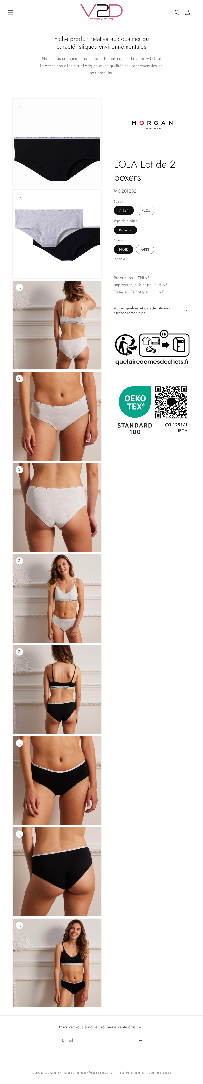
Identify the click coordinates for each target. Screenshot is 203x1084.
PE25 (146, 210)
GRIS (145, 249)
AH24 (124, 210)
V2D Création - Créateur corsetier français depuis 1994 (80, 1073)
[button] (10, 12)
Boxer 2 (125, 230)
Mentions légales (160, 1073)
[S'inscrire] (140, 1040)
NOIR (123, 249)
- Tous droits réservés (130, 1073)
